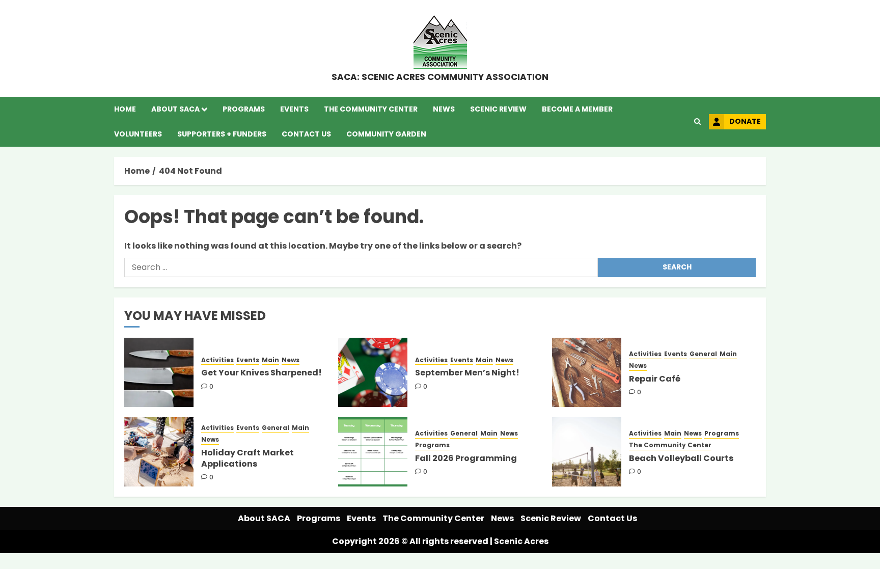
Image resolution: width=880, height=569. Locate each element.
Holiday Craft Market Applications (247, 458)
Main (270, 360)
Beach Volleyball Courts (681, 458)
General (703, 354)
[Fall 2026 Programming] (372, 451)
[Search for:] (361, 267)
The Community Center (371, 109)
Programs (244, 109)
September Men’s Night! (467, 372)
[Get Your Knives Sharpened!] (159, 372)
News (444, 109)
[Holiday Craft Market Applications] (159, 451)
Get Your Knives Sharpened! (261, 372)
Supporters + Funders (221, 134)
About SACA (175, 109)
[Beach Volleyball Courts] (586, 451)
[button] (697, 121)
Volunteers (138, 134)
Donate (745, 121)
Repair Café (654, 379)
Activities (217, 360)
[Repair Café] (586, 372)
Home (125, 109)
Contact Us (306, 134)
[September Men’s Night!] (372, 372)
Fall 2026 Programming (466, 458)
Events (294, 109)
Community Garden (386, 134)
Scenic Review (498, 109)
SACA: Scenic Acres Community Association (440, 77)
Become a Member (577, 109)
